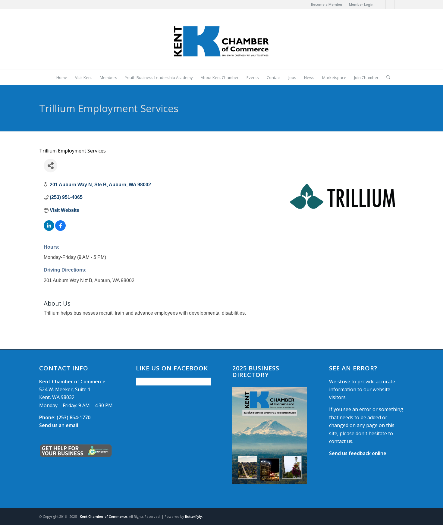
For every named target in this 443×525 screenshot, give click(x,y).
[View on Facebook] (60, 229)
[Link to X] (390, 4)
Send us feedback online (357, 453)
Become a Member (327, 4)
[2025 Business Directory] (269, 435)
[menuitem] (327, 4)
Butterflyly (193, 516)
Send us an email (58, 425)
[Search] (386, 77)
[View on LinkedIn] (49, 229)
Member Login (361, 4)
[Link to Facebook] (381, 4)
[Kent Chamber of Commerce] (221, 39)
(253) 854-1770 (64, 417)
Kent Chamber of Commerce (103, 516)
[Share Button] (50, 165)
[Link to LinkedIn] (399, 4)
